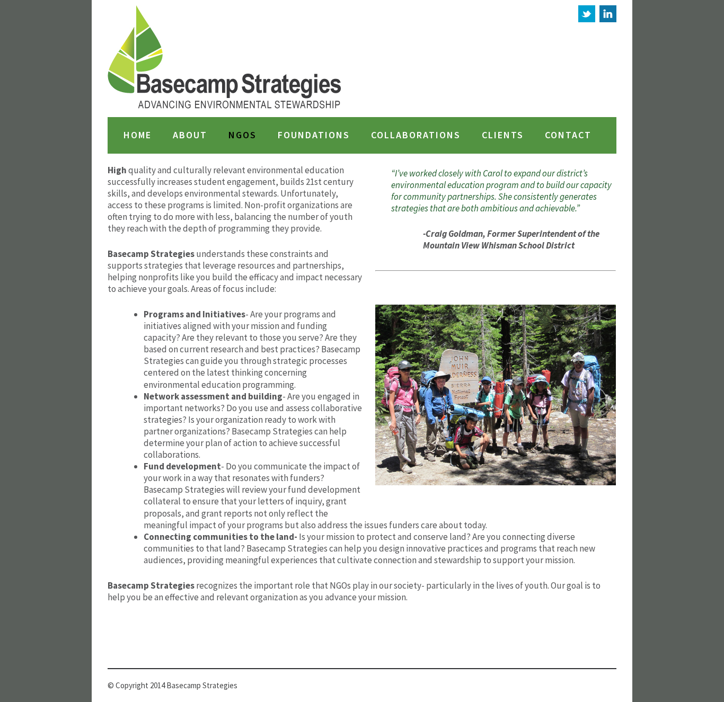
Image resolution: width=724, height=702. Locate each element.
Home (137, 135)
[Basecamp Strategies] (225, 58)
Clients (503, 135)
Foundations (314, 135)
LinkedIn (608, 13)
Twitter (586, 13)
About (190, 135)
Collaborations (416, 135)
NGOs (242, 135)
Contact (568, 135)
